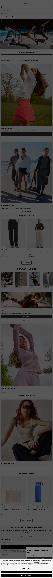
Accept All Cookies (26, 575)
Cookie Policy (36, 561)
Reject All (27, 572)
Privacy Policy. (29, 564)
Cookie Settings (26, 568)
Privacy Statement (44, 561)
